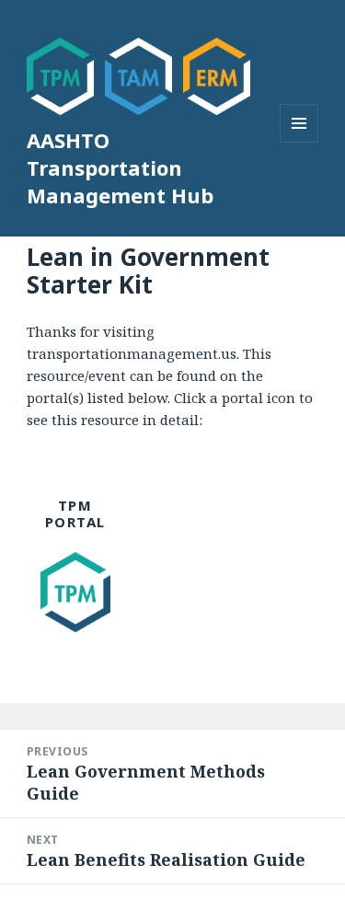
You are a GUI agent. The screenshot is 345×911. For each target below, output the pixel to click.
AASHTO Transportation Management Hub (120, 167)
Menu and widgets (299, 142)
